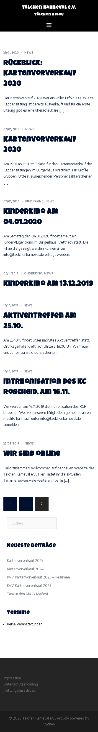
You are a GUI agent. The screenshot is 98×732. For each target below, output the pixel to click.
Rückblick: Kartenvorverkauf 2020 (39, 74)
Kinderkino (34, 201)
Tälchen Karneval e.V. (49, 7)
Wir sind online (31, 454)
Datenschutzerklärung (20, 684)
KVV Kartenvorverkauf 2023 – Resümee (38, 577)
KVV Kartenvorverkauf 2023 (29, 585)
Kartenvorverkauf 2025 (25, 560)
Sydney (49, 724)
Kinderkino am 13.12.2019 (48, 284)
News (28, 52)
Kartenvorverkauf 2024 (25, 569)
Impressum (12, 678)
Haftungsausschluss (19, 690)
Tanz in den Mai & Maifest (27, 594)
